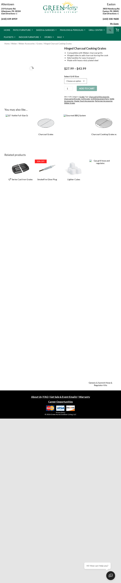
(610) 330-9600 (111, 18)
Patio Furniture (22, 30)
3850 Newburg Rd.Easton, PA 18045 (111, 9)
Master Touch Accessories (84, 101)
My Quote (114, 24)
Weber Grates (69, 103)
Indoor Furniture (29, 37)
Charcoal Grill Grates (72, 99)
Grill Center (96, 30)
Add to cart (87, 88)
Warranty (84, 396)
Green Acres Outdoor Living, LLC (63, 414)
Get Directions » (110, 13)
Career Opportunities (60, 401)
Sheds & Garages (45, 30)
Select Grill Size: (71, 76)
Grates (39, 43)
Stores (48, 37)
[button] (53, 52)
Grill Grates (85, 99)
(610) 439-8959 (9, 18)
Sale (59, 37)
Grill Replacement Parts (100, 99)
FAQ (45, 396)
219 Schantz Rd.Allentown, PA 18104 (11, 9)
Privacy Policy (60, 412)
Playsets (8, 37)
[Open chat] (110, 575)
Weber (14, 43)
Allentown (7, 4)
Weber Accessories (27, 43)
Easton (111, 4)
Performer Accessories (103, 101)
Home (7, 30)
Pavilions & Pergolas (71, 30)
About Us (36, 396)
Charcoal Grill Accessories (99, 97)
